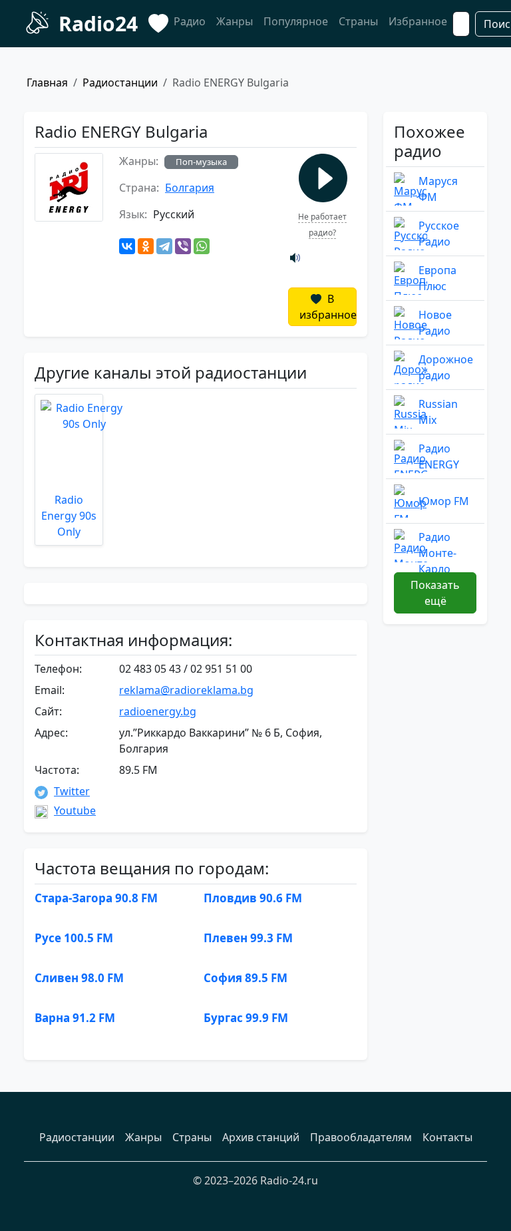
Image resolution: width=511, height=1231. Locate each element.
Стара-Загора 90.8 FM (96, 898)
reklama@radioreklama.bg (186, 690)
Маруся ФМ (438, 189)
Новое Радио (435, 322)
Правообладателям (361, 1137)
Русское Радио (439, 233)
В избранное (328, 306)
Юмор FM (444, 501)
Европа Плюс (437, 278)
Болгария (189, 187)
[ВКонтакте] (127, 246)
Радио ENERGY (439, 456)
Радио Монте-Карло (437, 553)
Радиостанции (120, 82)
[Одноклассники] (146, 246)
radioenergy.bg (157, 711)
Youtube (75, 810)
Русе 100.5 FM (74, 938)
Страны (358, 21)
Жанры (234, 21)
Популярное (295, 21)
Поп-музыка (201, 162)
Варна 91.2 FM (75, 1017)
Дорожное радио (446, 367)
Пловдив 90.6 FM (253, 898)
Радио (190, 21)
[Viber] (183, 246)
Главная (47, 82)
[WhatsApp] (202, 246)
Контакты (447, 1137)
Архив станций (260, 1137)
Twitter (72, 791)
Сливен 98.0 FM (79, 977)
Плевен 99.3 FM (248, 938)
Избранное (418, 21)
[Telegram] (164, 246)
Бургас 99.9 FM (246, 1017)
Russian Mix (438, 412)
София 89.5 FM (245, 977)
